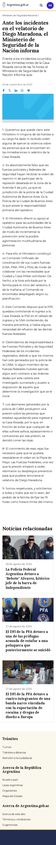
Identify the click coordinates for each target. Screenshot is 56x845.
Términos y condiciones (16, 819)
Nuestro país (10, 779)
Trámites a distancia (14, 752)
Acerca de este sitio (13, 814)
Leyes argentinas (12, 785)
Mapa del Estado (12, 796)
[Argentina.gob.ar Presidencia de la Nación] (15, 5)
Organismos (9, 790)
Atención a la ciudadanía (17, 758)
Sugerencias (9, 824)
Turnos (6, 747)
